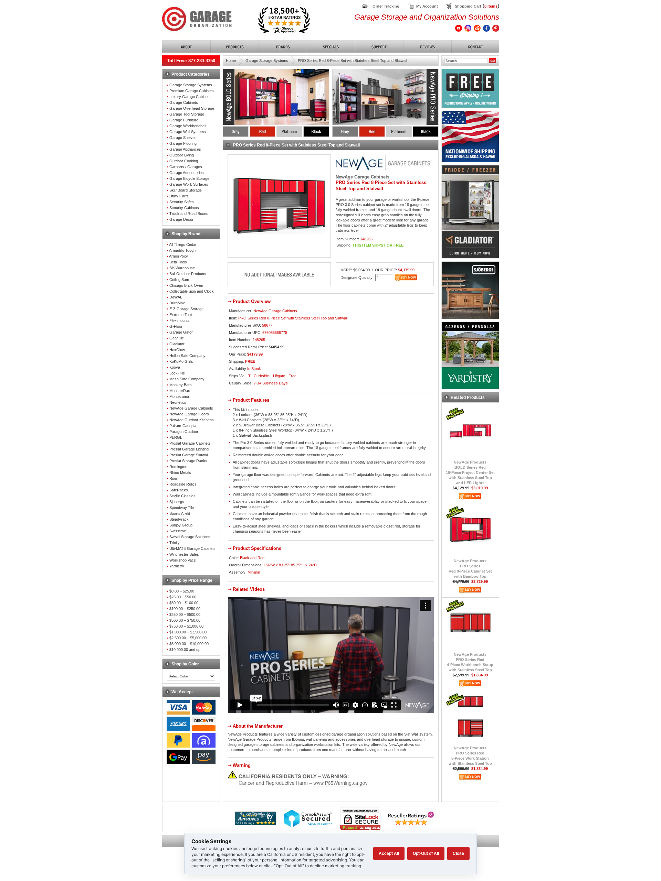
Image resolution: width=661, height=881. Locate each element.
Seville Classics (182, 496)
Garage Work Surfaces (188, 184)
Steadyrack (179, 519)
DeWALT (176, 297)
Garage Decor (181, 219)
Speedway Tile (181, 507)
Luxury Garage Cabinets (190, 97)
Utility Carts (179, 196)
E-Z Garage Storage (186, 309)
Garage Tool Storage (186, 114)
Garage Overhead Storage (191, 108)
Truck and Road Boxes (188, 213)
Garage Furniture (183, 120)
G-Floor (175, 326)
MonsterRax (179, 391)
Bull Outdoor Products (187, 274)
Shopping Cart (468, 6)
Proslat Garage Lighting (189, 449)
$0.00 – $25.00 (181, 591)
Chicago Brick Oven (186, 285)
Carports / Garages (185, 167)
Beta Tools (178, 262)
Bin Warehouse (182, 268)
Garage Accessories (186, 173)
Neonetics (177, 402)
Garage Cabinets (183, 102)
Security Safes (181, 202)
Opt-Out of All (426, 853)
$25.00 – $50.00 (182, 597)
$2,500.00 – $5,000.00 (188, 638)
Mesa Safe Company (186, 379)
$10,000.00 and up (184, 650)
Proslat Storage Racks (188, 461)
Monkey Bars (180, 385)
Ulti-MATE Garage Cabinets (192, 548)
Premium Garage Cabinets (191, 91)
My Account (427, 6)
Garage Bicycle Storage (189, 178)
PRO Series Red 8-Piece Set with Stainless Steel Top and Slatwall (352, 60)
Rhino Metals (180, 472)
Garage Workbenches (188, 126)
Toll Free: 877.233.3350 (191, 60)
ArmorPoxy (178, 256)
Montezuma (179, 396)
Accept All (389, 853)
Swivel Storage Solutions (189, 537)
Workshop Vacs (182, 560)
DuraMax (177, 303)
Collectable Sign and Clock (191, 291)
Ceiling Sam (179, 280)
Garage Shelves (183, 137)
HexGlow (177, 350)
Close (458, 853)
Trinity (174, 543)
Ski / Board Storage (185, 190)
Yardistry (176, 566)
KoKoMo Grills (181, 361)
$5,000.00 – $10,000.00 (189, 644)
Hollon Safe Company (187, 356)
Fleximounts (179, 320)
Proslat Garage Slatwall (188, 455)
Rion (173, 478)
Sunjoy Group (180, 525)
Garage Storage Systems (190, 85)
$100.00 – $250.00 (184, 609)
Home (231, 60)
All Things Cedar (183, 244)
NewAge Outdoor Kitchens (191, 420)
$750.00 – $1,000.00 (186, 626)
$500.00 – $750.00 (184, 620)
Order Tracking (386, 6)
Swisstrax (177, 531)
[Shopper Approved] (255, 823)
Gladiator (177, 344)
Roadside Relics (183, 484)
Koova (174, 367)
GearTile (176, 338)
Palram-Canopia (182, 426)
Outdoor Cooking (183, 161)
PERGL (175, 437)
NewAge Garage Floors (189, 414)
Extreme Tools (181, 315)
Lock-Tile (177, 373)
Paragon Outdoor (183, 431)
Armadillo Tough (182, 250)
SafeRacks (178, 490)
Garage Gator (181, 332)
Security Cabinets (184, 208)
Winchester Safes (184, 554)
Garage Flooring (183, 143)
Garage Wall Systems (187, 132)
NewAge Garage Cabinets (191, 408)
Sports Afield (179, 513)
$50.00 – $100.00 (183, 603)
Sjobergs (176, 502)
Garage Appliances (185, 149)
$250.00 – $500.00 (184, 614)
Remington (178, 467)
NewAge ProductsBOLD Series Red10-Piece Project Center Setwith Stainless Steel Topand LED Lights (470, 472)
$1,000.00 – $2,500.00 (188, 632)
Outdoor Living (181, 155)
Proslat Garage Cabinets (190, 443)
